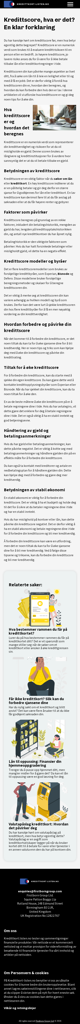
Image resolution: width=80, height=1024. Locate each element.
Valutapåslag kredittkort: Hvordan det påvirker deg (38, 826)
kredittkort (19, 183)
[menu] (70, 4)
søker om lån (63, 179)
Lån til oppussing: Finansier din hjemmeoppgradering (35, 763)
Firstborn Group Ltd (45, 1021)
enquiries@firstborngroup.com (40, 891)
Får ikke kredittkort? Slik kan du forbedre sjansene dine (36, 701)
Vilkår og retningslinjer (20, 1008)
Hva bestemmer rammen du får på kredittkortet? (38, 631)
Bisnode (63, 274)
